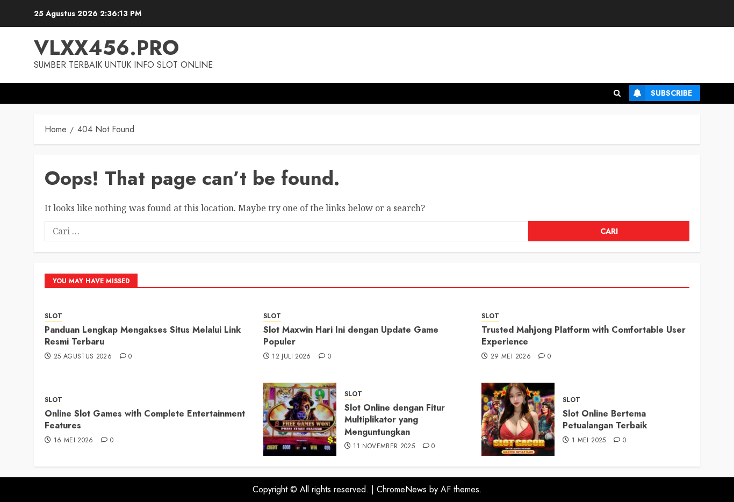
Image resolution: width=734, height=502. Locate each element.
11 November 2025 (384, 446)
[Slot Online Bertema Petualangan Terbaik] (518, 419)
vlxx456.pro (106, 47)
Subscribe (671, 93)
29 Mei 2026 (511, 357)
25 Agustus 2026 (83, 357)
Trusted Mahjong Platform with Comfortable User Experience (583, 336)
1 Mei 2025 (589, 440)
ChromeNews (402, 489)
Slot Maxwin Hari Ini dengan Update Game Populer (350, 336)
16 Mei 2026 (73, 440)
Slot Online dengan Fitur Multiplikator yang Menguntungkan (394, 419)
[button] (617, 93)
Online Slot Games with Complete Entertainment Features (145, 419)
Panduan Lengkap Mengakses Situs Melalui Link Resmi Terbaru (143, 336)
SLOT (53, 316)
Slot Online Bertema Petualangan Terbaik (605, 419)
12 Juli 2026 (291, 357)
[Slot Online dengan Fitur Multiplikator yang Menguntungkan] (299, 419)
